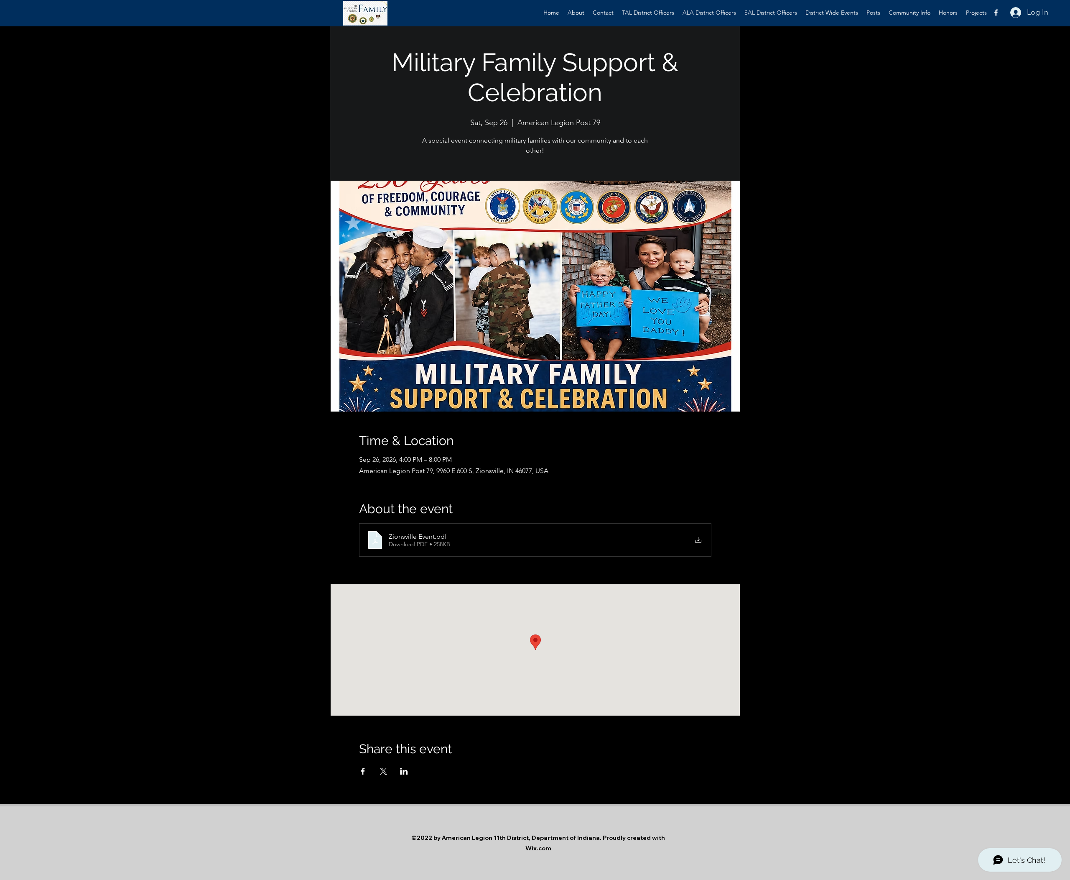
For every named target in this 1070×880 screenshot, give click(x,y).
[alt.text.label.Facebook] (996, 12)
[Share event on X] (383, 771)
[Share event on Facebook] (363, 771)
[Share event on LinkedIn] (404, 771)
